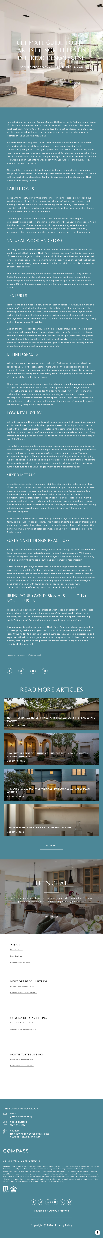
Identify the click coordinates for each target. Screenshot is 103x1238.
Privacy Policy (63, 1225)
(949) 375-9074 (17, 1125)
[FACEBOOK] (33, 1202)
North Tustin (72, 122)
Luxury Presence (59, 1210)
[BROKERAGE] (69, 1202)
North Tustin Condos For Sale (22, 1066)
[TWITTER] (62, 1202)
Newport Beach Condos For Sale (23, 993)
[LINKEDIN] (48, 1202)
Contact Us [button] (51, 917)
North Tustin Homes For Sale (21, 1059)
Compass (74, 1166)
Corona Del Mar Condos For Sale (23, 1029)
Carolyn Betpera (66, 630)
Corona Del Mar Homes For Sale (23, 1023)
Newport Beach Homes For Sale (23, 986)
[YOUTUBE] (55, 1202)
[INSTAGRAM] (40, 1202)
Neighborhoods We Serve (20, 962)
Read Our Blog (16, 956)
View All (51, 846)
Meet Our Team (16, 950)
